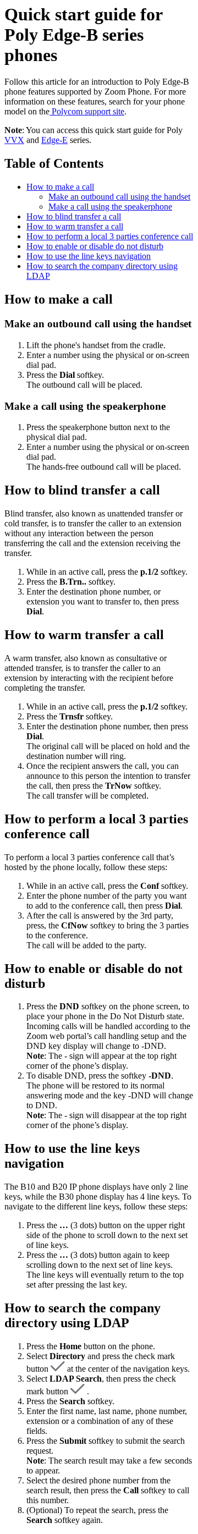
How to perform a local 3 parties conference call (109, 236)
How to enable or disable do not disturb (94, 246)
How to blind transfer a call (73, 216)
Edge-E (54, 140)
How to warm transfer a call (74, 226)
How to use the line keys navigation (88, 256)
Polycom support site (87, 111)
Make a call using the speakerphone (110, 206)
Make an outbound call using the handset (119, 196)
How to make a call (60, 186)
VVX (14, 140)
